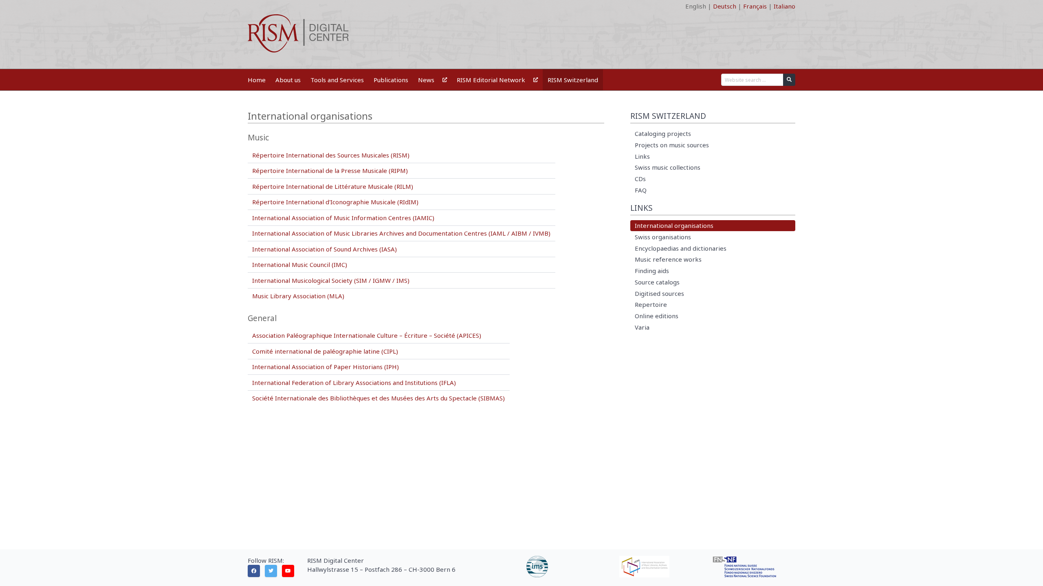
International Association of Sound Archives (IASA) (324, 249)
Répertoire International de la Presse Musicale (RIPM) (330, 170)
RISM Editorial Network (491, 80)
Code (255, 6)
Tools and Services (337, 80)
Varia (642, 327)
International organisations (674, 225)
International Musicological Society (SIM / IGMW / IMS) (330, 280)
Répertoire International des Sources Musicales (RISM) (330, 155)
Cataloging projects (663, 133)
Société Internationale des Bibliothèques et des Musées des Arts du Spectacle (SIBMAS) (378, 398)
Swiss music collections (667, 167)
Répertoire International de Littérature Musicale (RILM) (332, 186)
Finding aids (652, 271)
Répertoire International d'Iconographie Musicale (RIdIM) (335, 202)
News (426, 80)
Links (642, 156)
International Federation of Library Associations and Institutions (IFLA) (354, 382)
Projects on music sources (672, 145)
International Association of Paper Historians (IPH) (325, 367)
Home (257, 80)
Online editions (656, 316)
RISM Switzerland (573, 80)
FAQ (641, 190)
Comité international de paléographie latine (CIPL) (325, 351)
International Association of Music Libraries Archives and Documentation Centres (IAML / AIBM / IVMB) (401, 233)
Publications (391, 80)
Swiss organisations (663, 237)
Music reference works (668, 259)
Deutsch (724, 6)
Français (755, 6)
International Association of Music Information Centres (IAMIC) (343, 218)
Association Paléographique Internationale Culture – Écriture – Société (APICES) (366, 335)
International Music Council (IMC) (299, 264)
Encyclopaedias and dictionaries (680, 248)
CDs (640, 179)
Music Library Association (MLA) (298, 296)
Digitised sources (659, 293)
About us (288, 80)
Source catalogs (657, 282)
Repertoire (651, 304)
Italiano (784, 6)
